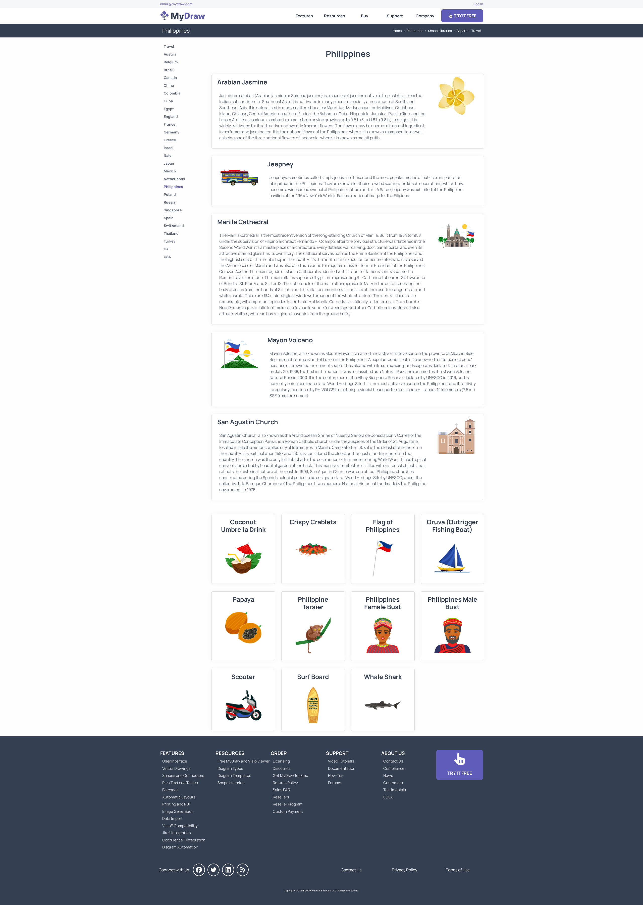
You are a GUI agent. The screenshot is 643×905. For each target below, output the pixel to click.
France (169, 124)
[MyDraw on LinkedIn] (228, 870)
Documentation (341, 768)
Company (425, 16)
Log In (478, 4)
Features (304, 16)
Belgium (171, 62)
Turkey (169, 241)
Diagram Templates (234, 775)
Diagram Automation (180, 847)
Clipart (462, 30)
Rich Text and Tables (180, 782)
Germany (171, 132)
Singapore (173, 210)
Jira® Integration (176, 832)
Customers (393, 782)
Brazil (168, 69)
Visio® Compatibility (180, 825)
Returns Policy (285, 782)
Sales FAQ (281, 789)
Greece (170, 139)
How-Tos (335, 775)
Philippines (173, 186)
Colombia (172, 93)
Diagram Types (230, 768)
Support (395, 16)
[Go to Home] (182, 16)
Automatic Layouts (178, 797)
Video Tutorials (341, 761)
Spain (169, 217)
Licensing (281, 761)
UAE (167, 249)
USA (167, 256)
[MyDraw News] (243, 870)
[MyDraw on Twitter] (213, 870)
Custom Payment (288, 811)
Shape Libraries (440, 30)
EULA (388, 797)
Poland (170, 194)
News (388, 775)
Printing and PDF (176, 804)
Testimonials (394, 789)
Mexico (170, 171)
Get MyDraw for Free (290, 775)
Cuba (168, 101)
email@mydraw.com (176, 4)
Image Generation (178, 811)
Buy (364, 16)
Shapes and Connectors (183, 775)
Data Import (172, 818)
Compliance (393, 768)
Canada (170, 77)
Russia (169, 202)
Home (397, 30)
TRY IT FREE (464, 16)
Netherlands (174, 178)
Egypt (169, 108)
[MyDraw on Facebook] (199, 870)
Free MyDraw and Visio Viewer (242, 761)
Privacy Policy (404, 870)
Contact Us (393, 761)
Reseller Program (287, 804)
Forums (334, 782)
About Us (393, 753)
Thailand (171, 233)
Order (279, 753)
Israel (168, 147)
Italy (167, 155)
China (169, 85)
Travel (476, 30)
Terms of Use (458, 870)
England (171, 116)
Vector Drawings (176, 768)
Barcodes (170, 789)
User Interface (174, 761)
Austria (170, 54)
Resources (334, 16)
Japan (169, 163)
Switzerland (174, 225)
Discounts (282, 768)
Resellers (281, 797)
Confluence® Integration (183, 840)
